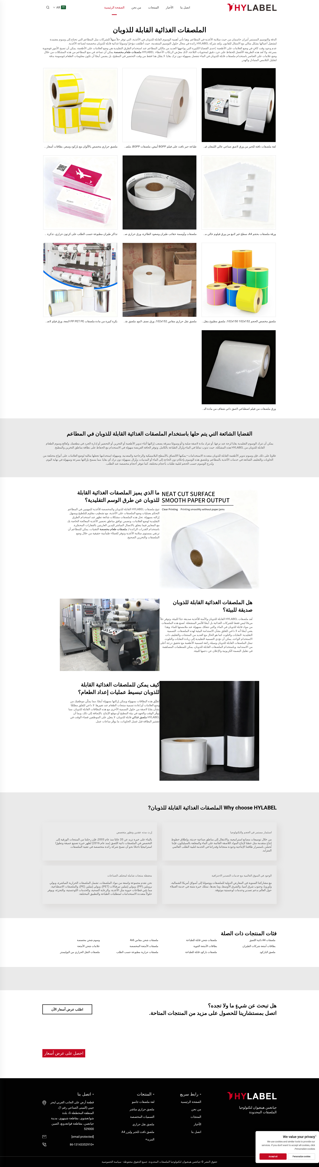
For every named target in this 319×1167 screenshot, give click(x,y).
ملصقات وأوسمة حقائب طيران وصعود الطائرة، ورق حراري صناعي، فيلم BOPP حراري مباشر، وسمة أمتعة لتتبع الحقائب (127, 234)
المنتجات (153, 7)
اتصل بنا (185, 7)
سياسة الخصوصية (111, 1161)
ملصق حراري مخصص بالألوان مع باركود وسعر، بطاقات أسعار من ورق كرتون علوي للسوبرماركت (61, 146)
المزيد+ (149, 1139)
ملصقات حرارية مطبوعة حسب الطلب (137, 952)
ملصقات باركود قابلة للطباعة (201, 952)
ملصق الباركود (267, 952)
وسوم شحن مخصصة (88, 940)
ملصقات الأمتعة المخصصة (144, 946)
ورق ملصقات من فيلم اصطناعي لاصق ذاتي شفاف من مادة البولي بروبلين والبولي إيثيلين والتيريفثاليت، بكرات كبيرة (209, 408)
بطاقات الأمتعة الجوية (205, 946)
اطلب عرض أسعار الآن (67, 1009)
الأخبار (169, 7)
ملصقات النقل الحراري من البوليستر (80, 952)
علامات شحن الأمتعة (88, 946)
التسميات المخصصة (142, 1116)
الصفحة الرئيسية (114, 7)
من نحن (136, 7)
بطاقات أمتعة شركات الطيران (258, 946)
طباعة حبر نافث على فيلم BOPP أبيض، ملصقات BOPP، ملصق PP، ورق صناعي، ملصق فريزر (142, 146)
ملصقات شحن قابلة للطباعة (201, 940)
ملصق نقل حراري (143, 1124)
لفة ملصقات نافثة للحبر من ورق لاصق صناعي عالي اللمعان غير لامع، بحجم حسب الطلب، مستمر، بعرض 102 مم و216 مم (205, 146)
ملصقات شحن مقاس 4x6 (144, 940)
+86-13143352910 (82, 1144)
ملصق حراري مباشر (142, 1109)
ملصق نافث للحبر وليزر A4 (137, 1132)
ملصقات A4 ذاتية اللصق (262, 940)
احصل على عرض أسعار (63, 1053)
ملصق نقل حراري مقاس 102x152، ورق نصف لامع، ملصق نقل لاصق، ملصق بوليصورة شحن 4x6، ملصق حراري (132, 321)
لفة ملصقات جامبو (143, 1101)
